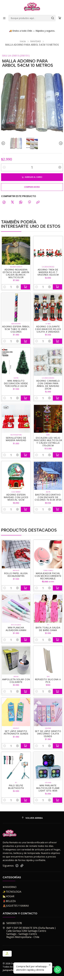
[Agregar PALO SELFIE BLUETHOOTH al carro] (25, 800)
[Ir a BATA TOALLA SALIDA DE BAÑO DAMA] (48, 609)
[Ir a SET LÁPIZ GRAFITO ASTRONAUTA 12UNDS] (16, 712)
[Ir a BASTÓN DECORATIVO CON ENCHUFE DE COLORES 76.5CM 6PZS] (48, 476)
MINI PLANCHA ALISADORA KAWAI (16, 628)
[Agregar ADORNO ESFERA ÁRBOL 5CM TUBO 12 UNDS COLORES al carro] (25, 341)
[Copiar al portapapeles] (38, 202)
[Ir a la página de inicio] (32, 7)
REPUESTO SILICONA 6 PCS (48, 680)
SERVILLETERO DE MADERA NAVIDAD (16, 439)
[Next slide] (60, 143)
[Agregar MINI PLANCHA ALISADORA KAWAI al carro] (25, 639)
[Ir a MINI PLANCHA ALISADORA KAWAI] (16, 609)
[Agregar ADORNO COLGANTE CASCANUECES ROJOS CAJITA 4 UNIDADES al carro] (57, 341)
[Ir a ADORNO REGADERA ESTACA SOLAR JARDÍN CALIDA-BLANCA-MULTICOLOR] (16, 251)
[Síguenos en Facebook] (17, 865)
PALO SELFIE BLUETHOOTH (16, 786)
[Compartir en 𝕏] (12, 202)
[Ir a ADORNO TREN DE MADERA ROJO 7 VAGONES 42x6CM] (48, 251)
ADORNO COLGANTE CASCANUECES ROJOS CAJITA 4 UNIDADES (48, 329)
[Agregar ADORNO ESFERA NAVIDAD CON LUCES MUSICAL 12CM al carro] (25, 509)
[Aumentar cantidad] (60, 167)
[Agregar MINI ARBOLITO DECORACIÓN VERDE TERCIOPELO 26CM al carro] (25, 398)
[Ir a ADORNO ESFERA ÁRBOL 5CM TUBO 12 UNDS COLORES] (16, 308)
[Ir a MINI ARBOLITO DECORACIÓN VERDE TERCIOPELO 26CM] (16, 362)
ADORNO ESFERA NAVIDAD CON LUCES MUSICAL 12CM (16, 497)
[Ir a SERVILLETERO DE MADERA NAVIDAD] (16, 419)
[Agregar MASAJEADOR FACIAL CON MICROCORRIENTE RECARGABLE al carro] (57, 588)
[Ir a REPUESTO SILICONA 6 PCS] (48, 660)
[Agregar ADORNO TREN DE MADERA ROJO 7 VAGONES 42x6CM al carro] (57, 287)
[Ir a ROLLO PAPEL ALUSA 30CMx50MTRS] (16, 554)
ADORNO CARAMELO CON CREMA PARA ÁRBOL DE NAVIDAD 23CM (48, 385)
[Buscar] (52, 18)
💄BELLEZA (9, 901)
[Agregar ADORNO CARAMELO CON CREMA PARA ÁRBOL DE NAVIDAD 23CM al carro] (57, 398)
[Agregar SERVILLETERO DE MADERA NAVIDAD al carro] (25, 455)
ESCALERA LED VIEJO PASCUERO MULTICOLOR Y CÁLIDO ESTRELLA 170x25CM (48, 442)
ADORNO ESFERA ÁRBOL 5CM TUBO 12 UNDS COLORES (16, 329)
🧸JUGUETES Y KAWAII (16, 905)
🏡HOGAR (8, 896)
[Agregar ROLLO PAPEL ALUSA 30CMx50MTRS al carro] (25, 588)
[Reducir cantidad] (4, 167)
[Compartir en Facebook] (4, 202)
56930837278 (14, 923)
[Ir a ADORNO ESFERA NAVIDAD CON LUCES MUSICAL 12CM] (16, 476)
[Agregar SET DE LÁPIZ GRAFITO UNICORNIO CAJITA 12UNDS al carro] (57, 745)
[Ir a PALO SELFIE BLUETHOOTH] (16, 766)
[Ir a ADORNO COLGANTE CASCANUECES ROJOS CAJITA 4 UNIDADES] (48, 308)
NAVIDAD (35, 41)
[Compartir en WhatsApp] (21, 202)
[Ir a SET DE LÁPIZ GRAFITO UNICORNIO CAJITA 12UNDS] (48, 712)
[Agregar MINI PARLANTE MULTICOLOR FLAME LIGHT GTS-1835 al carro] (57, 800)
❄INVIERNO (9, 887)
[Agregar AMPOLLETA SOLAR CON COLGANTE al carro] (25, 691)
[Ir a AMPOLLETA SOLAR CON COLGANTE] (16, 660)
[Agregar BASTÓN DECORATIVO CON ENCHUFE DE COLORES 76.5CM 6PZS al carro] (57, 509)
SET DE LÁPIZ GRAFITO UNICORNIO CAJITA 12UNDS (48, 734)
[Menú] (4, 18)
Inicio (23, 41)
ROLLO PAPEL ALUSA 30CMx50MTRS (16, 574)
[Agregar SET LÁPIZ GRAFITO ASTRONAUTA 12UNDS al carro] (25, 745)
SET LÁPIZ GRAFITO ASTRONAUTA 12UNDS (16, 732)
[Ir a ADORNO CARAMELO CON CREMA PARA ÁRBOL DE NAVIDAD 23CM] (48, 362)
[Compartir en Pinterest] (29, 202)
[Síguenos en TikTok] (22, 865)
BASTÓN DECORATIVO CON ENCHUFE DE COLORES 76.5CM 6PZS (48, 497)
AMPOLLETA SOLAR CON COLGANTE (16, 680)
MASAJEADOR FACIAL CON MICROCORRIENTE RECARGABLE (48, 576)
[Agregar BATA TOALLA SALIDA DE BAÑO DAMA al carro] (57, 639)
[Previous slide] (3, 143)
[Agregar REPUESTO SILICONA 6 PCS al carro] (57, 691)
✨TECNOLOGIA (12, 891)
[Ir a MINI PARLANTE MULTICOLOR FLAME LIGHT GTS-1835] (48, 766)
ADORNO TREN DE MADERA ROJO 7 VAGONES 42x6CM (48, 272)
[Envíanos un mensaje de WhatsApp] (58, 970)
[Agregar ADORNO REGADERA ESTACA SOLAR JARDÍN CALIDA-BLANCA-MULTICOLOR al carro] (25, 287)
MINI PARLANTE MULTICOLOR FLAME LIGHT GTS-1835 (48, 788)
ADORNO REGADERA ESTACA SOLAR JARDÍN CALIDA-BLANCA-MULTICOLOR (16, 273)
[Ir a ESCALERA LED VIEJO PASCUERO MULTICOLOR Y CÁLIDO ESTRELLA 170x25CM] (48, 419)
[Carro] (59, 18)
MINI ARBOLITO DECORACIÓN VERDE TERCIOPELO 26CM (16, 383)
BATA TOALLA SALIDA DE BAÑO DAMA (48, 628)
